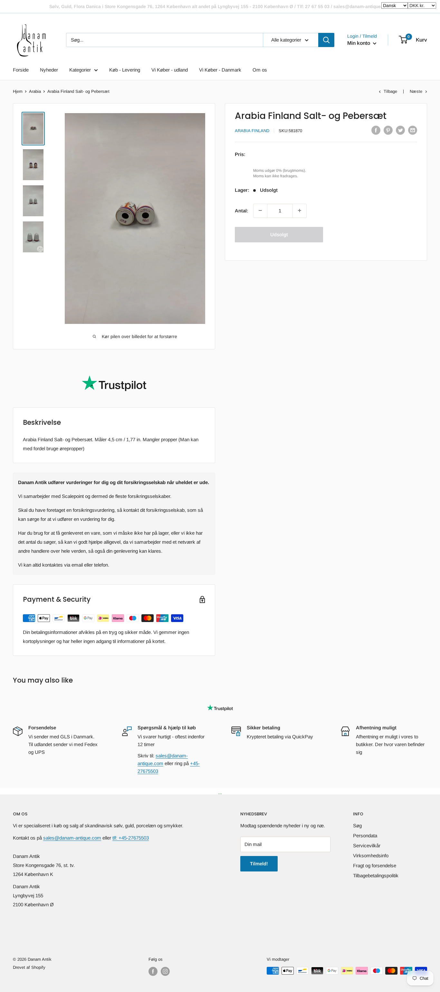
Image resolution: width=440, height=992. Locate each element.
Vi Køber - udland (169, 70)
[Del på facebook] (375, 130)
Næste (416, 91)
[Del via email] (412, 130)
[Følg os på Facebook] (153, 971)
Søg (357, 825)
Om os (260, 70)
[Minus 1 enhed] (260, 210)
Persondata (365, 835)
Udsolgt (279, 234)
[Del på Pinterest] (388, 130)
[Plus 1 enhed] (299, 210)
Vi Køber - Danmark (220, 70)
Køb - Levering (124, 70)
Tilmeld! (259, 863)
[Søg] (326, 40)
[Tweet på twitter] (400, 130)
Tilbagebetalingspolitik (375, 875)
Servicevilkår (366, 845)
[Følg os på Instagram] (165, 971)
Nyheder (49, 70)
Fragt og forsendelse (374, 865)
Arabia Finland (252, 130)
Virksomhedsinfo (370, 855)
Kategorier (80, 70)
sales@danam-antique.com (72, 838)
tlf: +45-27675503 (130, 838)
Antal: (241, 210)
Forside (21, 70)
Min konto (359, 43)
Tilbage (390, 91)
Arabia (35, 91)
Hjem (18, 91)
